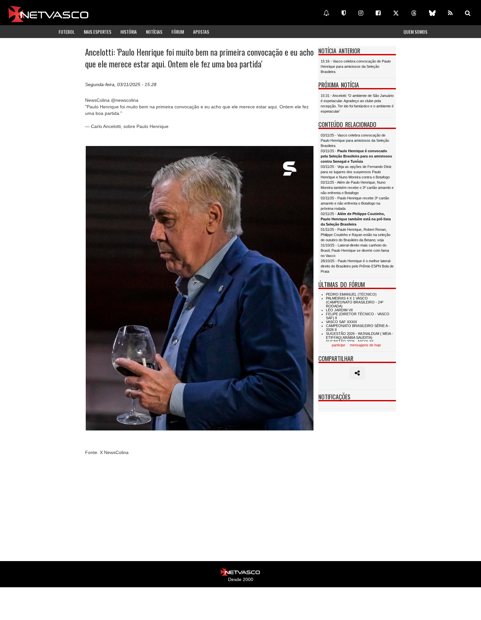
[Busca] (467, 13)
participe (338, 345)
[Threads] (414, 13)
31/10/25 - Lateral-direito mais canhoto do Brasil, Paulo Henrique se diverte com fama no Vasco (355, 250)
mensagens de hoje (365, 345)
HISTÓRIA (128, 31)
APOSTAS (201, 31)
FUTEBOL (67, 31)
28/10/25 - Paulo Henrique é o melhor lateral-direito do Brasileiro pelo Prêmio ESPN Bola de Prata (357, 266)
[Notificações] (326, 13)
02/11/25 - (356, 219)
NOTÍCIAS (154, 31)
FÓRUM (177, 31)
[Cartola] (343, 13)
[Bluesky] (432, 13)
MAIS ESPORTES (97, 31)
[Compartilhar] (357, 373)
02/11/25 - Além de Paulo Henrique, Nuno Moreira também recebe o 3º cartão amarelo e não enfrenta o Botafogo (357, 187)
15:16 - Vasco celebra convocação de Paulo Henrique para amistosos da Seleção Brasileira (356, 66)
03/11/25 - (356, 156)
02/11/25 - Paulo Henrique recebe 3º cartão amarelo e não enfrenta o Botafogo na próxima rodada (355, 203)
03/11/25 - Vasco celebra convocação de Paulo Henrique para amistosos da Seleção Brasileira (355, 140)
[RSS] (450, 13)
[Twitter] (395, 13)
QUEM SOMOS (415, 31)
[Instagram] (361, 13)
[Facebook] (378, 13)
